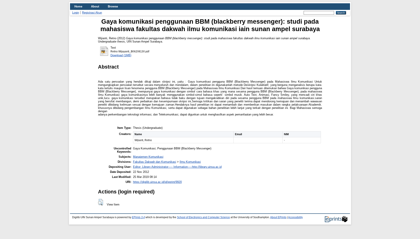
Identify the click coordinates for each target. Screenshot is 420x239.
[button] (100, 202)
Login (75, 12)
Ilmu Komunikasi (190, 161)
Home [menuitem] (78, 6)
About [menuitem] (95, 6)
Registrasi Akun (92, 12)
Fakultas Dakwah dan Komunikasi (154, 161)
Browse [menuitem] (113, 6)
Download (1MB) (120, 55)
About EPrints (278, 217)
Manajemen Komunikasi (148, 156)
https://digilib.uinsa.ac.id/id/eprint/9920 (157, 182)
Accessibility (295, 217)
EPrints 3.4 (138, 217)
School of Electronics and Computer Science (203, 217)
